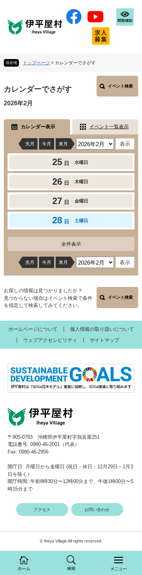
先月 (29, 143)
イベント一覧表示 (109, 126)
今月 (46, 143)
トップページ (36, 62)
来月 (63, 143)
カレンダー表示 (38, 126)
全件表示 (71, 244)
